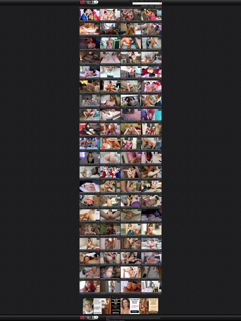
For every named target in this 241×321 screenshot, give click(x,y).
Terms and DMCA (116, 316)
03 (112, 296)
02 (110, 296)
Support (109, 316)
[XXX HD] (89, 5)
